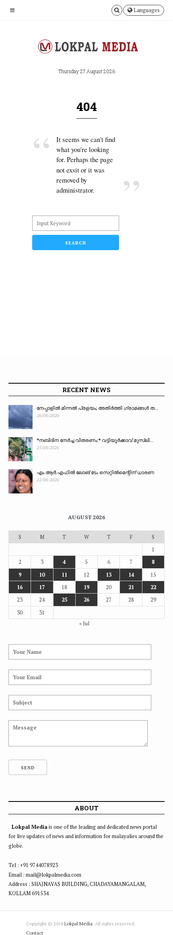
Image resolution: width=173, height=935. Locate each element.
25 (64, 599)
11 (64, 574)
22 (153, 587)
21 (131, 587)
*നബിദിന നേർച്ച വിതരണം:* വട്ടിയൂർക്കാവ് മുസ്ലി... (95, 440)
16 (20, 587)
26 (86, 599)
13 (108, 574)
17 (42, 587)
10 (42, 574)
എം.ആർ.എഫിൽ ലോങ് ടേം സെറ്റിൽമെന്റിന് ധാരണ (95, 472)
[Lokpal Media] (86, 47)
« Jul (84, 623)
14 (131, 574)
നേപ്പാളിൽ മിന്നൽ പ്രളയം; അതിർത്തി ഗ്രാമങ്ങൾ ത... (97, 408)
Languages (146, 10)
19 (86, 587)
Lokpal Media (78, 924)
